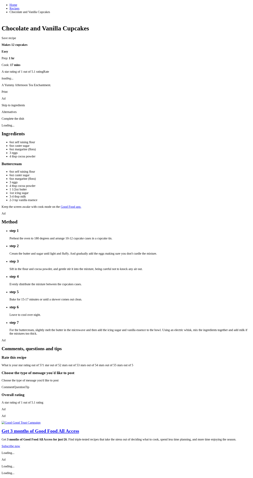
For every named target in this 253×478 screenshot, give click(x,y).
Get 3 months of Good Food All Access (40, 431)
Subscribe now (11, 446)
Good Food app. (71, 206)
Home (13, 5)
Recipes (14, 8)
